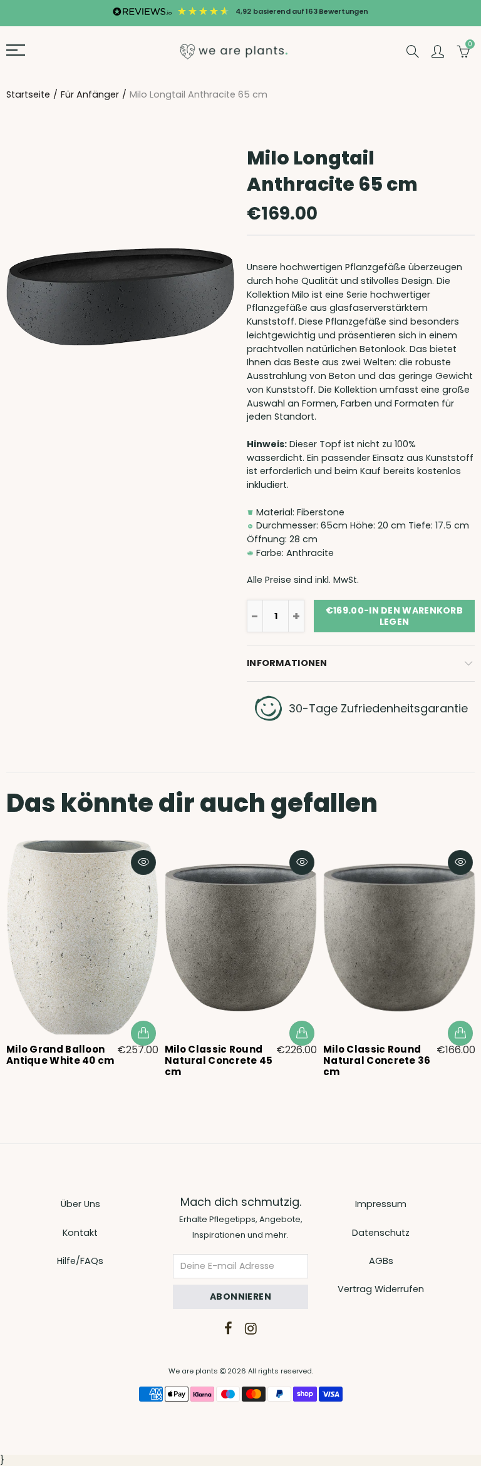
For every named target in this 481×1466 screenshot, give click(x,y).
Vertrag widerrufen (381, 1289)
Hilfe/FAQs (80, 1261)
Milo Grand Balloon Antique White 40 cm (60, 1055)
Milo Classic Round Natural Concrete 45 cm (219, 1061)
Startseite (28, 94)
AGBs (381, 1261)
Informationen (287, 663)
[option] (82, 955)
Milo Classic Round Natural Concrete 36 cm (377, 1061)
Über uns (80, 1204)
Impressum (380, 1204)
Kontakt (80, 1232)
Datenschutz (381, 1232)
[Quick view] (143, 862)
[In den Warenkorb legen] (143, 1033)
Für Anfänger (90, 94)
